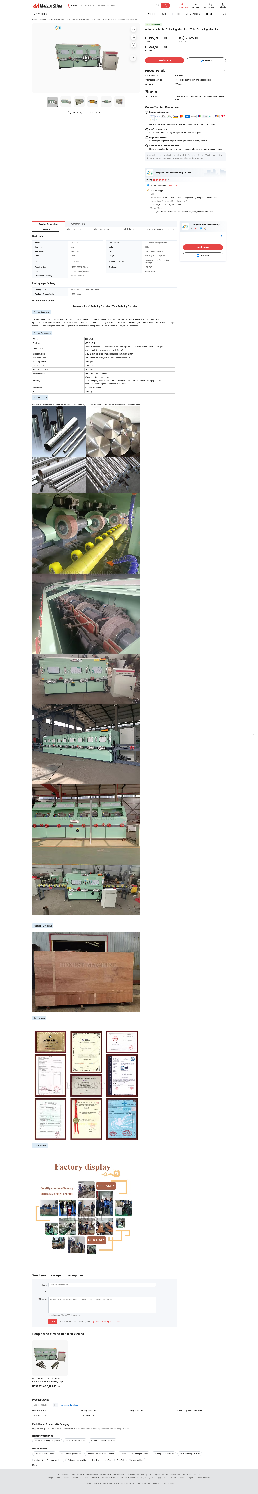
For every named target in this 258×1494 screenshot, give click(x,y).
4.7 (192, 228)
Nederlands (134, 1478)
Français (94, 1478)
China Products (76, 1474)
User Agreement (144, 1483)
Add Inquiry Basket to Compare (86, 112)
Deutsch (124, 1478)
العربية (143, 1478)
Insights (197, 1474)
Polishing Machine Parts (164, 1453)
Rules (224, 14)
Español (75, 1478)
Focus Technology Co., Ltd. (111, 1483)
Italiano (115, 1478)
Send (53, 1321)
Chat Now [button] (208, 60)
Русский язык (105, 1478)
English (66, 1478)
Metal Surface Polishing (75, 1440)
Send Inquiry (165, 60)
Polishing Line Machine (77, 1460)
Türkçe (181, 1478)
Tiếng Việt (190, 1478)
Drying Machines (136, 1410)
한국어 (150, 1478)
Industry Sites (146, 1474)
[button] (168, 229)
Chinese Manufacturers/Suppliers (97, 1474)
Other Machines (87, 1415)
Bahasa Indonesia (203, 1478)
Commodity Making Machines (189, 1410)
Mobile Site (187, 1474)
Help (178, 14)
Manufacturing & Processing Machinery (54, 19)
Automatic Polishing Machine (127, 19)
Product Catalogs (70, 1405)
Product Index (175, 1474)
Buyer (164, 14)
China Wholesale (118, 1474)
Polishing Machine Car (101, 1460)
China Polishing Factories (70, 1453)
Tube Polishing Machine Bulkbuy (130, 1460)
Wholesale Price (133, 1474)
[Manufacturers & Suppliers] (47, 5)
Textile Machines (39, 1415)
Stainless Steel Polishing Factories (134, 1453)
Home (34, 19)
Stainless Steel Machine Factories (100, 1453)
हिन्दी (165, 1478)
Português (84, 1478)
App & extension (193, 14)
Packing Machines (88, 1410)
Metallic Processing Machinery (82, 19)
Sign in (223, 7)
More (34, 1465)
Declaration (157, 1483)
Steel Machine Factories (44, 1453)
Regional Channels (161, 1474)
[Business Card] (222, 236)
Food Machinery (39, 1410)
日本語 (158, 1478)
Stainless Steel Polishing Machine (48, 1460)
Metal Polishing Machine (105, 19)
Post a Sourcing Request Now (107, 1321)
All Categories (41, 14)
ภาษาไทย (172, 1478)
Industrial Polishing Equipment (47, 1440)
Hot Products (63, 1474)
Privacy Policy (169, 1483)
